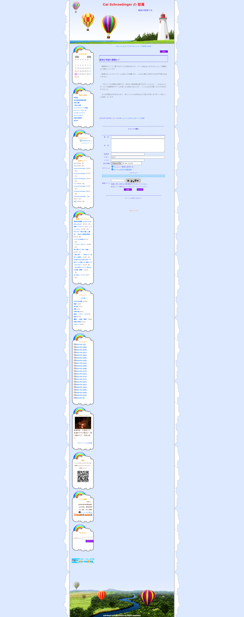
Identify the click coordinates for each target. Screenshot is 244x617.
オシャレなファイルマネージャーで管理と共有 (133, 46)
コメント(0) (127, 118)
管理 (142, 118)
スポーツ (136, 118)
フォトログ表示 (86, 512)
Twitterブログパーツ (86, 143)
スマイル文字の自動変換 (123, 170)
